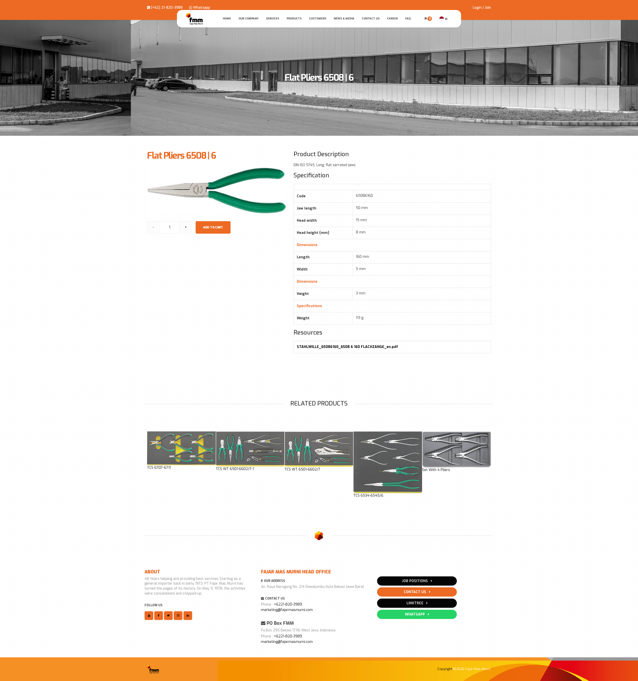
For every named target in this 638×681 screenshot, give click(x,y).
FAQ (408, 18)
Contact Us (371, 18)
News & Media (344, 18)
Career (392, 18)
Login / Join (482, 7)
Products (294, 18)
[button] (151, 467)
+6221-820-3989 (288, 604)
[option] (181, 450)
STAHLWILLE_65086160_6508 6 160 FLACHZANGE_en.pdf (347, 346)
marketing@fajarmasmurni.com (287, 610)
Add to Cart (213, 227)
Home (227, 18)
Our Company (248, 18)
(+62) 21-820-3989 (166, 7)
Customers (317, 18)
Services (272, 18)
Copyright (444, 669)
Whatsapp (201, 7)
